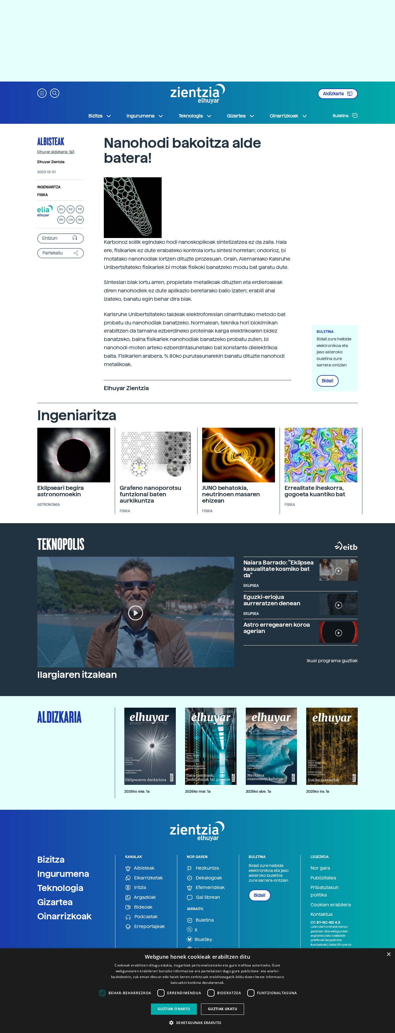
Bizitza (51, 859)
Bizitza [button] (95, 116)
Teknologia (60, 888)
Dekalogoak (208, 878)
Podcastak (145, 916)
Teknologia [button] (191, 116)
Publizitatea (323, 878)
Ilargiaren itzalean (77, 674)
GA (80, 220)
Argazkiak (144, 897)
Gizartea (55, 902)
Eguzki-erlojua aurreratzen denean (271, 600)
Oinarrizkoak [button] (284, 116)
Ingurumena (63, 873)
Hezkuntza (207, 868)
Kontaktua (322, 914)
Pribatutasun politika (325, 891)
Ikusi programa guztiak (332, 660)
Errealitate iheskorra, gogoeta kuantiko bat (315, 491)
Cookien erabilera (331, 904)
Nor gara (320, 868)
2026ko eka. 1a (136, 791)
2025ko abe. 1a (258, 791)
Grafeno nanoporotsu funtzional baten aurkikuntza (150, 494)
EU (61, 209)
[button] (42, 93)
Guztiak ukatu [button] (222, 1008)
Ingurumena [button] (140, 116)
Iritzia (139, 887)
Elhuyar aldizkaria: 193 (55, 152)
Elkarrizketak (148, 878)
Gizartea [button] (236, 116)
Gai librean (207, 897)
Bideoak (142, 907)
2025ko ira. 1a (317, 791)
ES (70, 209)
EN (61, 220)
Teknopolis (60, 543)
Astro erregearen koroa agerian (276, 627)
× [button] (388, 954)
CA (71, 220)
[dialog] (197, 990)
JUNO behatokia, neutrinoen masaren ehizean (231, 494)
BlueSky (202, 939)
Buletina (341, 115)
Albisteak (50, 141)
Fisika (42, 195)
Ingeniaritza (48, 187)
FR (80, 209)
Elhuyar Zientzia (50, 162)
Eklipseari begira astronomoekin (60, 491)
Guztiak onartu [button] (174, 1008)
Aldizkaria (334, 93)
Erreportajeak (149, 926)
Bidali (327, 380)
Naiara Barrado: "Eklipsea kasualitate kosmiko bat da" (278, 569)
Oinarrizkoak (64, 916)
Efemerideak (210, 887)
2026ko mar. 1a (198, 791)
